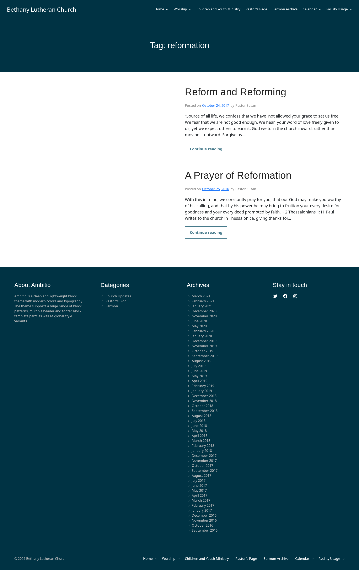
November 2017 (204, 460)
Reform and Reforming (235, 91)
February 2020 (203, 331)
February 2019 (203, 386)
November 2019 (204, 346)
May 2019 (199, 376)
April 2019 (199, 381)
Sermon (112, 306)
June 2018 (199, 425)
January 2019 (202, 391)
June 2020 (199, 321)
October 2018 (202, 405)
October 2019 (202, 351)
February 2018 (203, 445)
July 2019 (198, 366)
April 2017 (199, 495)
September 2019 (205, 356)
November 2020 (204, 316)
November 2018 (204, 400)
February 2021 (203, 301)
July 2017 (198, 480)
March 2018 (201, 440)
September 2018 (205, 410)
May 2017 (199, 490)
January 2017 (202, 510)
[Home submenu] (166, 9)
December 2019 (204, 341)
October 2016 (202, 525)
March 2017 (201, 500)
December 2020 (204, 311)
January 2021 (202, 306)
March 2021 (201, 296)
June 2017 (199, 485)
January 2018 (202, 450)
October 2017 (202, 465)
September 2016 (205, 530)
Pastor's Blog (116, 301)
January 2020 (202, 336)
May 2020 (199, 326)
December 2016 (204, 515)
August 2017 (201, 475)
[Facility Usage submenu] (350, 9)
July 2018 (198, 420)
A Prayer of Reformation (238, 175)
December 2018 (204, 395)
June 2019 (199, 371)
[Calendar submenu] (319, 9)
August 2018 (201, 415)
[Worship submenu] (189, 9)
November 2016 (204, 520)
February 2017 (203, 505)
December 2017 (204, 455)
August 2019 (201, 361)
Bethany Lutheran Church (41, 9)
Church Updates (118, 296)
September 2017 (205, 470)
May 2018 (199, 430)
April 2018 (199, 435)
